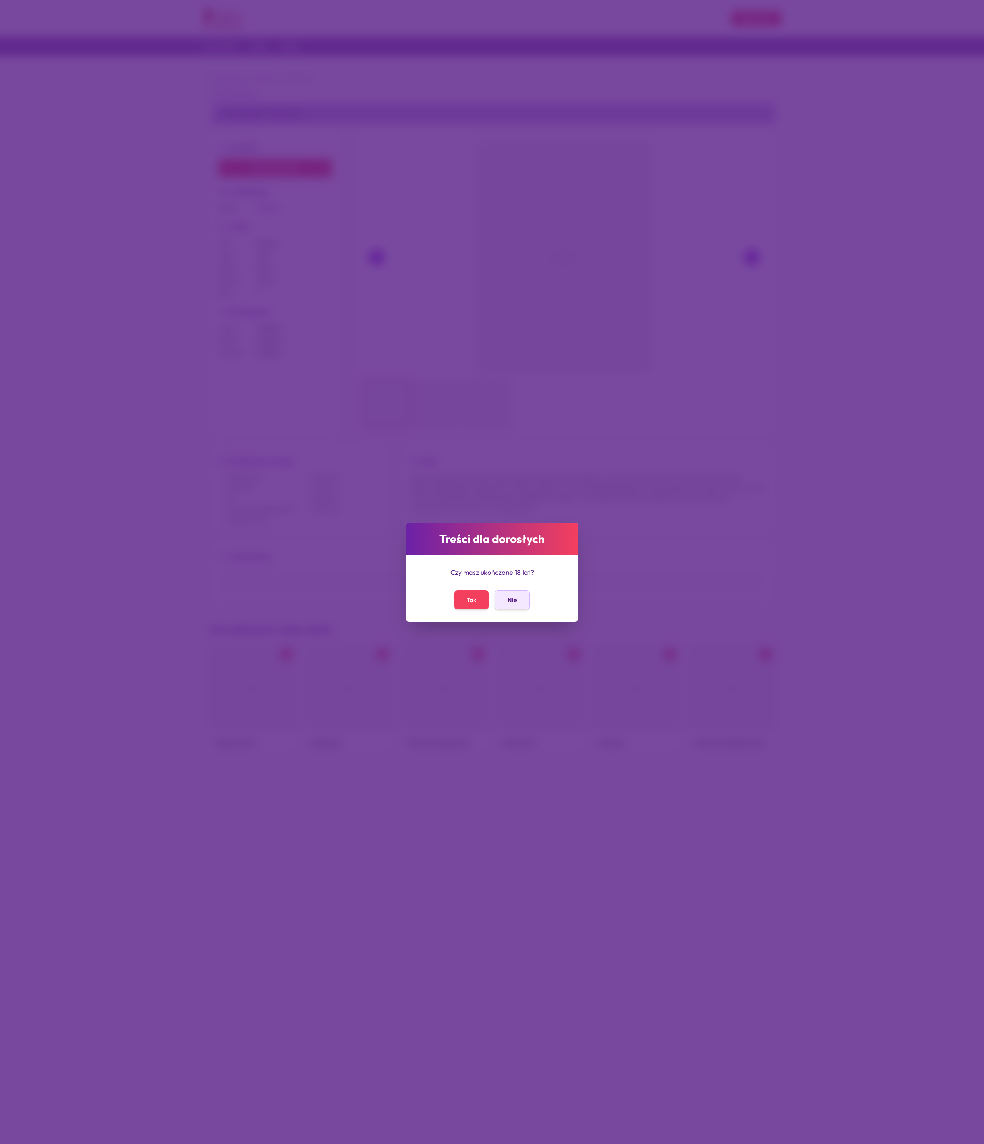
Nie (512, 600)
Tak (471, 600)
